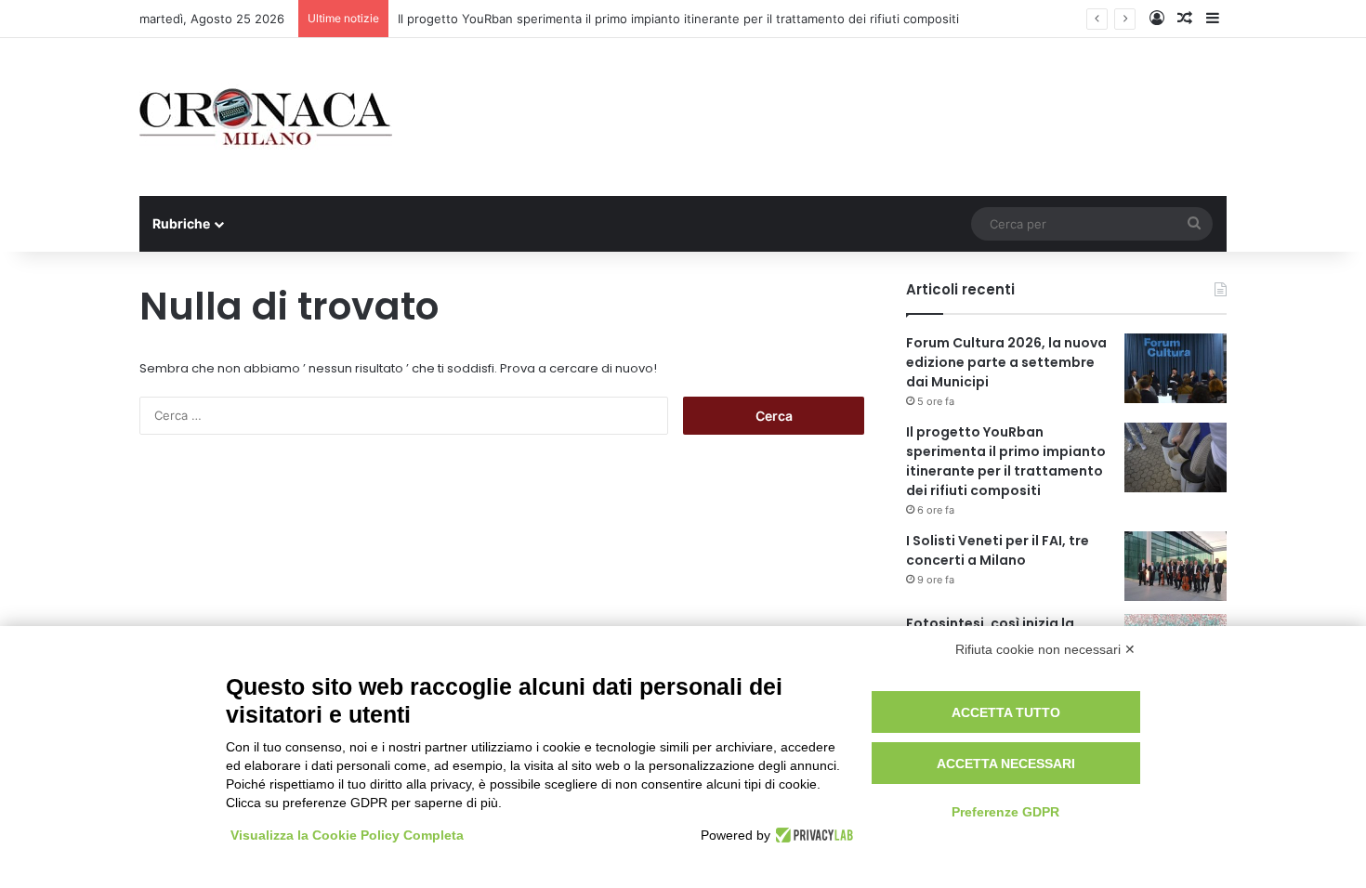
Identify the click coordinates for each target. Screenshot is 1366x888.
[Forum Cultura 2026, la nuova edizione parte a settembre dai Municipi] (1175, 368)
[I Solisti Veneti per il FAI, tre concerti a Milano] (1175, 566)
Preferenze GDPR (1005, 811)
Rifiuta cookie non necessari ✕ (1045, 649)
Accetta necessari (1006, 763)
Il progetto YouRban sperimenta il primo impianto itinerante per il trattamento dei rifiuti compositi (678, 18)
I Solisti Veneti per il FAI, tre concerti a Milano (997, 550)
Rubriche (181, 223)
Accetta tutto (1006, 712)
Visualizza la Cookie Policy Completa (347, 835)
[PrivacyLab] (811, 835)
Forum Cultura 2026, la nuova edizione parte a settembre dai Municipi (1006, 362)
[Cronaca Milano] (265, 117)
